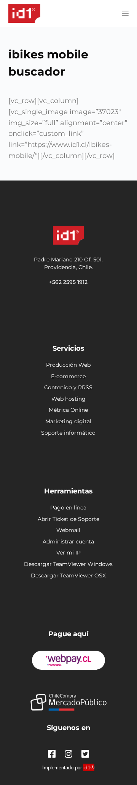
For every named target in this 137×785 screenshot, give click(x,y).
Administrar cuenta (68, 541)
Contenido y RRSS (68, 387)
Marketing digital (68, 421)
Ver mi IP (68, 552)
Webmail (68, 530)
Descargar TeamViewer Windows (68, 564)
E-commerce (68, 376)
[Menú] (125, 13)
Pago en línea (68, 507)
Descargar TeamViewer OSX (68, 575)
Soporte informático (68, 432)
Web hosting (68, 398)
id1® (88, 767)
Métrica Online (68, 409)
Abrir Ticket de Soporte (68, 519)
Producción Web (68, 364)
